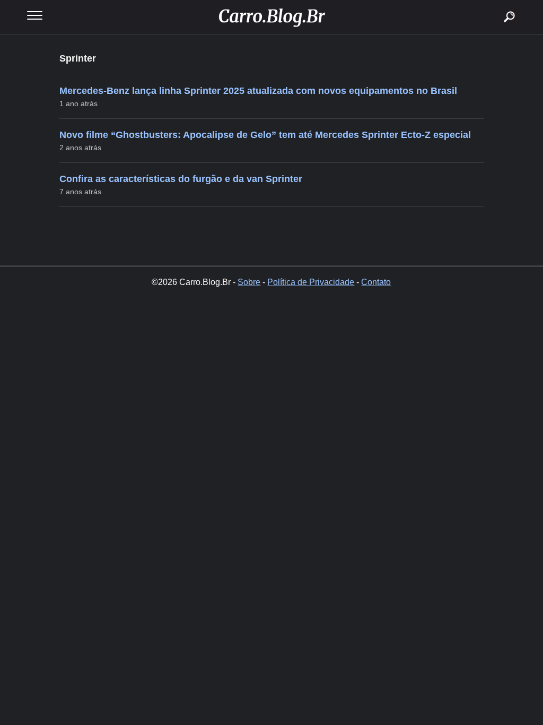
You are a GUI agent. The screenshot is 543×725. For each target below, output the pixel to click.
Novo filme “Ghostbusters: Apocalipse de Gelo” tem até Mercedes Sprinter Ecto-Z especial (265, 135)
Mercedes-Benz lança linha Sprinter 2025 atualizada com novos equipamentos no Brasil (258, 90)
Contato (376, 282)
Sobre (249, 282)
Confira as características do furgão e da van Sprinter (180, 179)
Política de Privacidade (310, 282)
